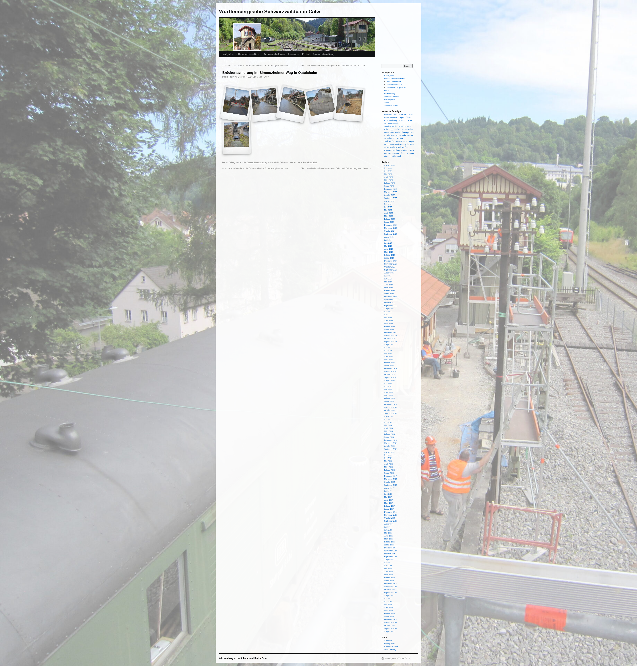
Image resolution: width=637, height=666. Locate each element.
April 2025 (388, 213)
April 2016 (388, 535)
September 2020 (390, 377)
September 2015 (390, 556)
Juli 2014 (387, 598)
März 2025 (388, 216)
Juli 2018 (387, 455)
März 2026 (388, 180)
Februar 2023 (389, 290)
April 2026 (388, 177)
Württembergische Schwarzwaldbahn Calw (269, 11)
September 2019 (390, 413)
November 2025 (390, 192)
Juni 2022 (388, 314)
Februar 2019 (389, 434)
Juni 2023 (388, 278)
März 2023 (388, 287)
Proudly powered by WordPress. (398, 658)
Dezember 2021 (390, 332)
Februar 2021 (389, 362)
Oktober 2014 (389, 589)
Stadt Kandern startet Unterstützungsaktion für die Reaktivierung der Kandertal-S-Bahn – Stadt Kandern (399, 144)
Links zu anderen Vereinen (394, 78)
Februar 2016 (389, 541)
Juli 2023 (387, 275)
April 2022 (388, 320)
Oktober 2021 (389, 338)
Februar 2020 (389, 398)
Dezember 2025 (390, 189)
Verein (386, 102)
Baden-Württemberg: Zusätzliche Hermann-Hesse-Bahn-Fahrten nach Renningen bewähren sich (399, 153)
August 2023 (389, 272)
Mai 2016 (388, 532)
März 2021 (388, 359)
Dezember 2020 (390, 368)
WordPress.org (390, 649)
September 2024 (390, 233)
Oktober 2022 (389, 302)
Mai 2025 (388, 210)
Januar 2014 (389, 616)
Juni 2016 (388, 529)
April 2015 (388, 571)
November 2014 (390, 586)
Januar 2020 (389, 401)
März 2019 (388, 431)
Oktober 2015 (389, 553)
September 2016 (390, 520)
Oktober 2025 (389, 195)
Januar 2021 (389, 365)
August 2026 (389, 165)
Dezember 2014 (390, 583)
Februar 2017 (389, 505)
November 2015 (390, 550)
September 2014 (390, 592)
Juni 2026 (388, 171)
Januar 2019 (389, 437)
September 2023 (390, 269)
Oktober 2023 (389, 266)
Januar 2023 (389, 293)
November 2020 (390, 371)
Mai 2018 (388, 461)
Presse (250, 162)
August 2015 (389, 559)
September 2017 (390, 485)
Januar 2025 (389, 222)
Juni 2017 (388, 493)
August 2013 (389, 631)
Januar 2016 (389, 544)
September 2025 (390, 198)
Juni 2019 (388, 422)
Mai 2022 (388, 317)
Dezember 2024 (390, 224)
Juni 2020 (388, 386)
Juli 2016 (387, 526)
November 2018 (390, 443)
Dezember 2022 (390, 296)
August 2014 (389, 595)
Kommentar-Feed (391, 646)
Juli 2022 (387, 311)
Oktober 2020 (389, 374)
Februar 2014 (389, 613)
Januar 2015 (389, 580)
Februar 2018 (389, 470)
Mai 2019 (388, 425)
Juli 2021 (387, 347)
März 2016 (388, 538)
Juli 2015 (387, 562)
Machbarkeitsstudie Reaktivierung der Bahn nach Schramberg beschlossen (336, 65)
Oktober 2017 (389, 482)
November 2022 (390, 299)
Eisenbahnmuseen (394, 81)
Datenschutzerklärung (323, 54)
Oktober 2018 (389, 446)
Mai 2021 (388, 353)
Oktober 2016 (389, 517)
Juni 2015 (388, 565)
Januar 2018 (389, 473)
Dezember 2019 (390, 404)
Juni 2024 (388, 242)
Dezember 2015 (390, 547)
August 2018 (389, 452)
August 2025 (389, 201)
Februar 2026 (389, 183)
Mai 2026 (388, 174)
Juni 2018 (388, 458)
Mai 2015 (388, 568)
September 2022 (390, 305)
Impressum (293, 54)
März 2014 (388, 610)
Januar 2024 (389, 257)
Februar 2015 (389, 577)
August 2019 (389, 416)
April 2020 (388, 392)
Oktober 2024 (389, 230)
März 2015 (388, 574)
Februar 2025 (389, 219)
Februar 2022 (389, 326)
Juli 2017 (387, 490)
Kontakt (306, 54)
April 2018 (388, 464)
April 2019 (388, 428)
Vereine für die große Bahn (397, 87)
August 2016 (389, 523)
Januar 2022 (389, 329)
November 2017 (390, 479)
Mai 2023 (388, 281)
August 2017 (389, 488)
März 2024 (388, 251)
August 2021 (389, 344)
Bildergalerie (389, 75)
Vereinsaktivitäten (391, 105)
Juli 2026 (387, 168)
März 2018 (388, 467)
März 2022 (388, 323)
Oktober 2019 (389, 410)
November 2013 (390, 622)
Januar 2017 (389, 508)
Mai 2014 (388, 604)
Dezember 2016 (390, 511)
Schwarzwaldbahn (391, 96)
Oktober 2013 (389, 625)
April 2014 (388, 607)
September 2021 (390, 341)
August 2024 (389, 236)
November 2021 (390, 335)
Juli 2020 (387, 383)
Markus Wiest (263, 76)
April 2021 (388, 356)
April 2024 (388, 248)
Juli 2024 (387, 239)
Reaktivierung (260, 162)
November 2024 (390, 227)
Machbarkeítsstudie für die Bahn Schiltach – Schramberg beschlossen (255, 65)
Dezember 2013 (390, 619)
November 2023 (390, 263)
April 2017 (388, 499)
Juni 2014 (388, 601)
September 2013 (390, 628)
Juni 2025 (388, 207)
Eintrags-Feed (389, 643)
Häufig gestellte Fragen (274, 54)
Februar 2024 (389, 254)
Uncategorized (389, 99)
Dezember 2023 (390, 260)
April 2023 (388, 284)
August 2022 (389, 308)
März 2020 (388, 395)
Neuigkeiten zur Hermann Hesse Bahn (241, 54)
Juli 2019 (387, 419)
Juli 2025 (387, 204)
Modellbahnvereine (394, 84)
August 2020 (389, 380)
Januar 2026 (389, 186)
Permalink (312, 162)
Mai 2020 (388, 389)
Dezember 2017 (390, 476)
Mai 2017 (388, 496)
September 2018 (390, 449)
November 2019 (390, 407)
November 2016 (390, 514)
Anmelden (388, 640)
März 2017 (388, 502)
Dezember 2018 (390, 440)
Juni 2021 (388, 350)
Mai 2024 (388, 245)
